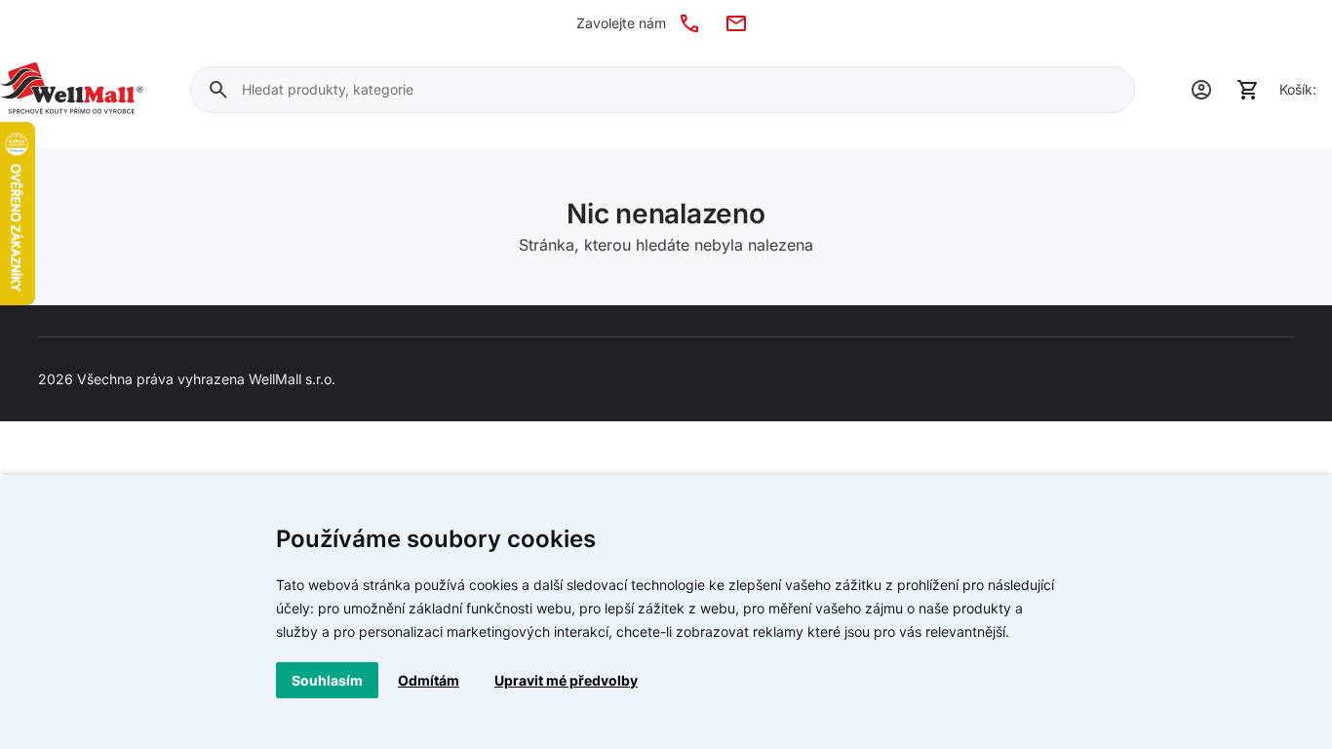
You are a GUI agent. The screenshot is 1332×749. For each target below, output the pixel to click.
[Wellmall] (71, 89)
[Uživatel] (1201, 89)
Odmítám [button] (428, 680)
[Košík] (1248, 89)
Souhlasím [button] (327, 680)
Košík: (1297, 89)
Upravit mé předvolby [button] (566, 680)
